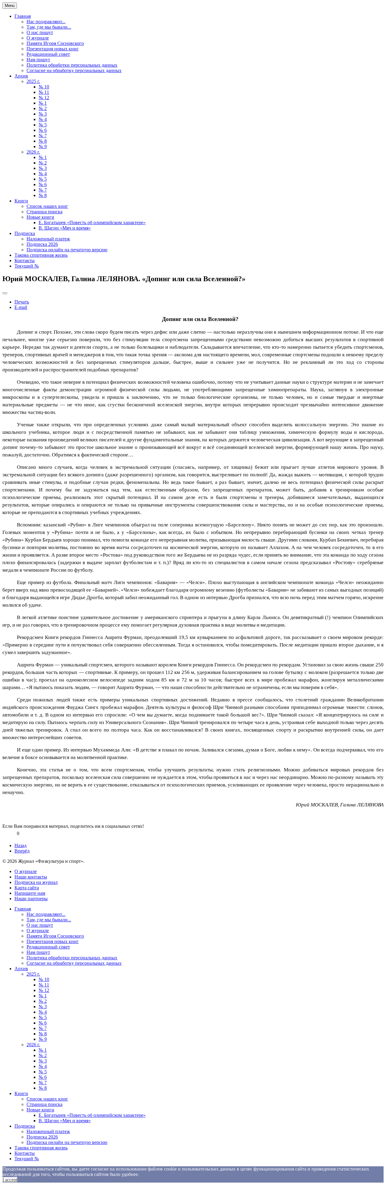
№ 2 (43, 108)
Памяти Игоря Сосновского (55, 43)
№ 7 (43, 135)
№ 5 (43, 124)
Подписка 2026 (42, 244)
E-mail (20, 307)
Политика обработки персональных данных (72, 65)
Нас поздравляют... (46, 21)
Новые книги (40, 217)
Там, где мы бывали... (49, 27)
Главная (22, 16)
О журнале (38, 37)
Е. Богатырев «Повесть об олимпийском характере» (92, 222)
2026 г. (33, 151)
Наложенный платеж (48, 238)
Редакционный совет (48, 54)
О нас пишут (40, 32)
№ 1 (43, 103)
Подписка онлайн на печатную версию (67, 249)
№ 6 (43, 130)
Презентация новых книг (53, 48)
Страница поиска (44, 211)
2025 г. (33, 81)
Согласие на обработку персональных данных (74, 70)
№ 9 (43, 146)
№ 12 (44, 97)
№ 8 (43, 141)
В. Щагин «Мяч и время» (65, 227)
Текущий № (26, 265)
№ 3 (43, 113)
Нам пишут (38, 59)
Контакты (24, 260)
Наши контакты (30, 876)
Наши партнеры (31, 898)
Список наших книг (47, 206)
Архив (21, 75)
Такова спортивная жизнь (41, 255)
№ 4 (43, 119)
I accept (9, 1179)
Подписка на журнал (36, 882)
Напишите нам (29, 893)
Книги (21, 200)
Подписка (24, 233)
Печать (21, 301)
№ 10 (44, 86)
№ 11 (44, 92)
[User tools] (4, 293)
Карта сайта (26, 887)
